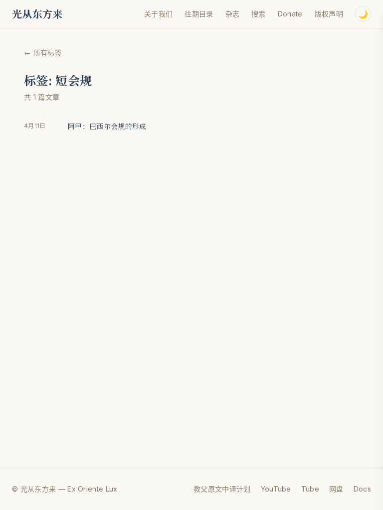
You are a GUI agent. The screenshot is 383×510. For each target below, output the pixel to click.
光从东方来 (37, 14)
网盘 (336, 489)
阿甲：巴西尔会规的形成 (107, 126)
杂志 (232, 13)
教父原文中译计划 (222, 489)
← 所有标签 (43, 52)
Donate (290, 13)
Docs (362, 489)
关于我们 (158, 13)
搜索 (258, 13)
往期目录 (199, 13)
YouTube (276, 489)
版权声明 (329, 13)
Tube (310, 489)
